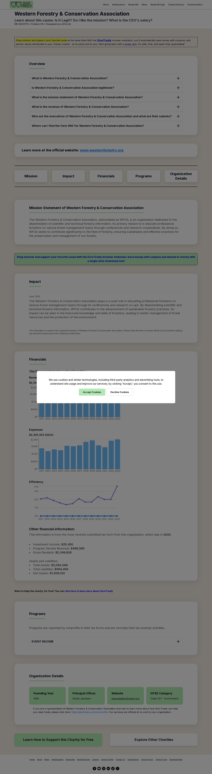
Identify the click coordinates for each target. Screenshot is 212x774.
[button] (106, 387)
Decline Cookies (119, 392)
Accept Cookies (92, 392)
